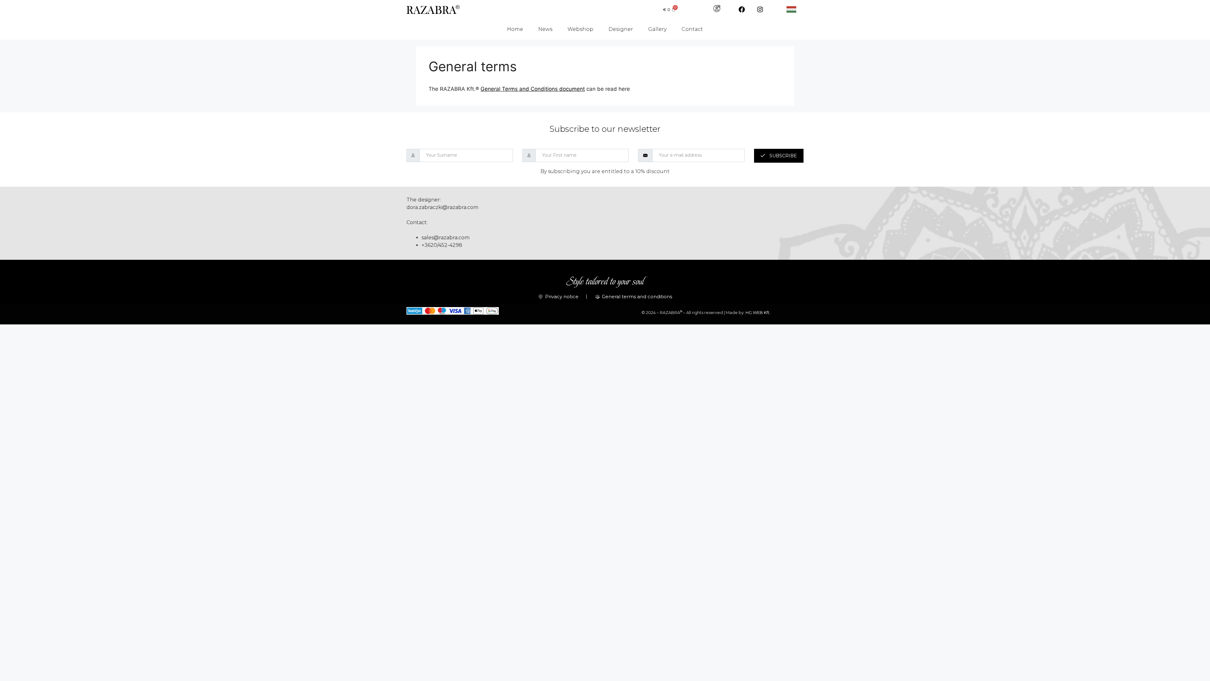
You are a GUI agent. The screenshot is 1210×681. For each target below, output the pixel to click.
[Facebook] (741, 9)
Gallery (657, 29)
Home (515, 29)
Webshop (580, 29)
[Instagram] (760, 9)
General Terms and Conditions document (533, 89)
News (545, 29)
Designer (620, 29)
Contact (692, 29)
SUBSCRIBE (782, 156)
